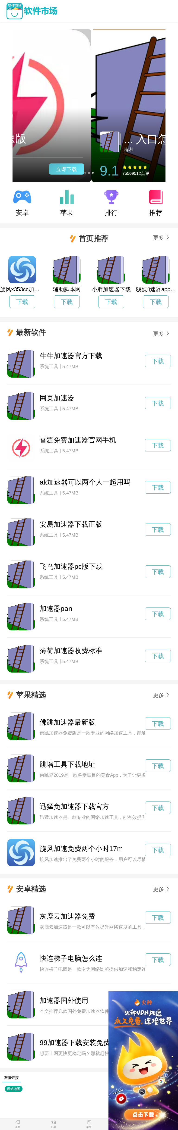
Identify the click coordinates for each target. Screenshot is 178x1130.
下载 (22, 301)
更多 (158, 238)
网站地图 (13, 1089)
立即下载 (140, 169)
